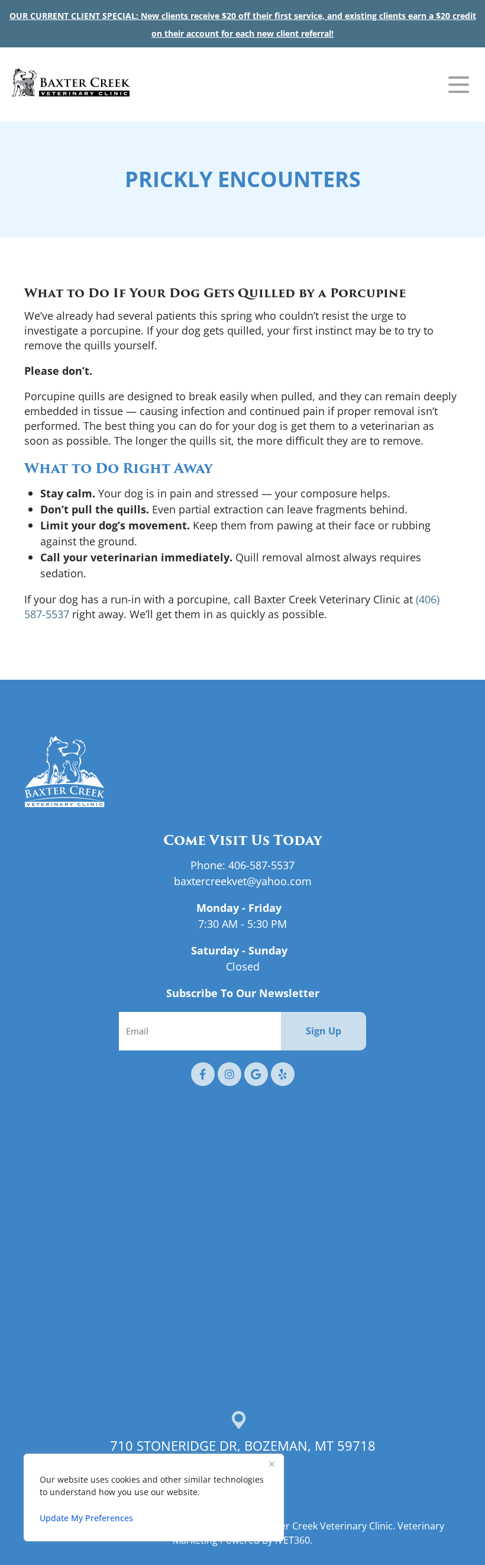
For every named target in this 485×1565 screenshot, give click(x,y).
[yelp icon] (283, 1074)
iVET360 (292, 1540)
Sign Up (323, 1031)
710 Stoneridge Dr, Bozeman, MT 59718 (243, 1446)
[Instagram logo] (229, 1074)
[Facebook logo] (203, 1074)
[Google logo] (256, 1074)
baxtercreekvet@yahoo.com (243, 881)
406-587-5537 (261, 865)
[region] (154, 1497)
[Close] (271, 1464)
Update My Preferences (86, 1518)
